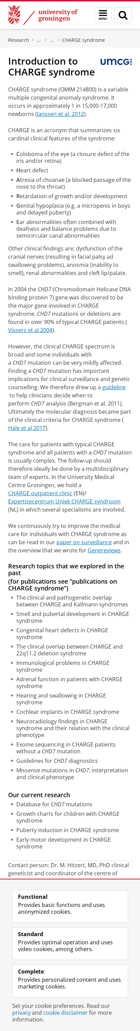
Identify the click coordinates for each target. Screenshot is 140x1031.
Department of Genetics (39, 40)
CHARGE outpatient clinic (40, 493)
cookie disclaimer (65, 1012)
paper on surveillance (84, 542)
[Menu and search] (103, 15)
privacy (21, 1012)
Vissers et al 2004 (30, 330)
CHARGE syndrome (83, 40)
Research (18, 40)
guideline (114, 387)
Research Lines (52, 40)
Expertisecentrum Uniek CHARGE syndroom (64, 501)
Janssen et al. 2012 (60, 114)
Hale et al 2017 (27, 428)
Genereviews (104, 550)
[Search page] (123, 15)
